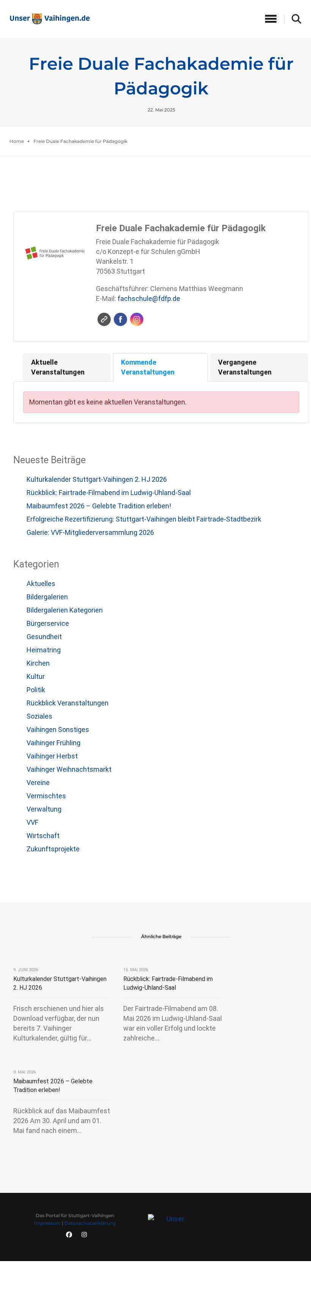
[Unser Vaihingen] (49, 18)
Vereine (38, 783)
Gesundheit (44, 637)
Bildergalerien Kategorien (65, 610)
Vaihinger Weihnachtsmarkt (69, 769)
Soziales (39, 716)
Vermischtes (46, 796)
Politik (36, 690)
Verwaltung (44, 809)
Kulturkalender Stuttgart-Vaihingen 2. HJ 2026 (97, 479)
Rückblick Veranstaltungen (67, 703)
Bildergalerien (47, 597)
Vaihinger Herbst (52, 756)
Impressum (47, 1223)
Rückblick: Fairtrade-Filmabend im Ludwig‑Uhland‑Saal (109, 493)
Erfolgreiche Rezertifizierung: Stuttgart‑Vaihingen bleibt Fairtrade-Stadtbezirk (144, 519)
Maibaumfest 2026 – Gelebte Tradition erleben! (99, 506)
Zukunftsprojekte (53, 849)
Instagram (136, 319)
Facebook (120, 319)
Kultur (36, 676)
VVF (32, 822)
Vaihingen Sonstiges (58, 729)
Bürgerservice (48, 623)
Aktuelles (41, 584)
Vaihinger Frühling (53, 743)
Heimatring (44, 650)
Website (104, 319)
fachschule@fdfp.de (149, 298)
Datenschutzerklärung (90, 1223)
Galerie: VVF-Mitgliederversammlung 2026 (90, 532)
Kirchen (38, 663)
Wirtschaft (43, 836)
